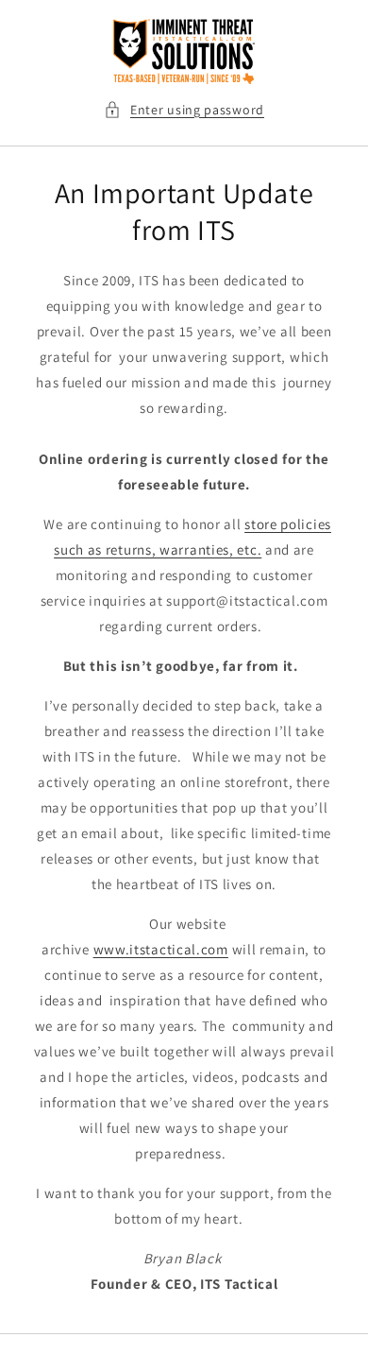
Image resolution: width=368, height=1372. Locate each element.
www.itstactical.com (160, 949)
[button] (184, 110)
